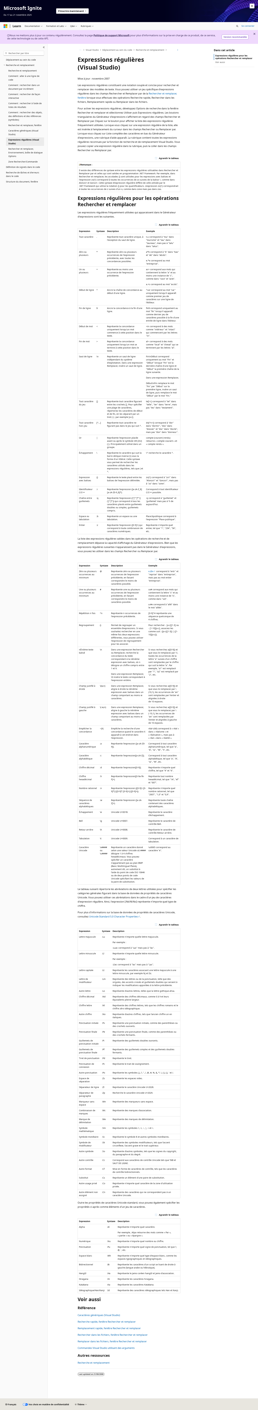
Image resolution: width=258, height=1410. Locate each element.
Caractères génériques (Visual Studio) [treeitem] (23, 132)
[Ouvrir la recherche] (237, 26)
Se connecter (247, 25)
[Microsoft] (5, 26)
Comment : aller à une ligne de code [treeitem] (23, 78)
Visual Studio (92, 49)
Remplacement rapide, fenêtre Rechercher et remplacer (109, 1328)
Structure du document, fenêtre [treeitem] (22, 181)
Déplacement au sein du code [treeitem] (21, 59)
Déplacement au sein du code (117, 49)
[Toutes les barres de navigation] (80, 50)
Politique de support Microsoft (111, 35)
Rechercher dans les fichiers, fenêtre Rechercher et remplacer (113, 1334)
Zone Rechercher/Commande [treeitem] (23, 161)
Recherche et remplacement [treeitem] (22, 70)
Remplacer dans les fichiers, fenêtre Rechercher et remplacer (112, 1341)
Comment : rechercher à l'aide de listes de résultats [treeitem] (25, 105)
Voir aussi (220, 62)
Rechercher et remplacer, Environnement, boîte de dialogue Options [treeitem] (25, 152)
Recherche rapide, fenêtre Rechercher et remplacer (107, 1321)
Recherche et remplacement (150, 49)
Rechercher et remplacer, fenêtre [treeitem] (25, 125)
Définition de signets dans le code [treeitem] (23, 167)
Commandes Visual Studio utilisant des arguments (106, 1348)
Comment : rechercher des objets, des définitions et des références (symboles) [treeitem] (25, 116)
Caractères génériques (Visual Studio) (99, 1315)
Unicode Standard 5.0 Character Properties (113, 916)
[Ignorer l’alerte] (252, 6)
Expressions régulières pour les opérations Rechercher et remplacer (233, 57)
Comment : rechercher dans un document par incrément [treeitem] (24, 87)
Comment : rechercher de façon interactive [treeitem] (24, 96)
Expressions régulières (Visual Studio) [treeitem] (23, 141)
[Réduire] (43, 47)
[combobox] (24, 53)
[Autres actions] (177, 50)
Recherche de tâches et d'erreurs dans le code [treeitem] (22, 174)
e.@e (150, 571)
